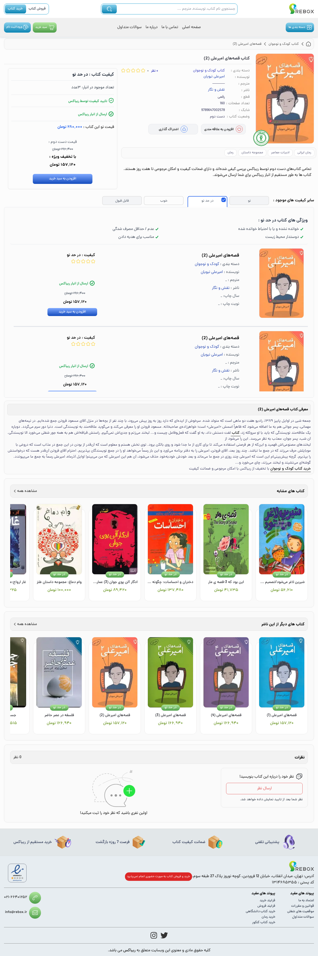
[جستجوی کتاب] (109, 8)
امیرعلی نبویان (214, 77)
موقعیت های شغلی (300, 911)
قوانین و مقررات (302, 906)
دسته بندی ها (296, 27)
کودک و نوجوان (207, 264)
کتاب (235, 433)
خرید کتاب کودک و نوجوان (290, 469)
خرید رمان (268, 917)
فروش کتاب (37, 8)
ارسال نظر (264, 789)
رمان (231, 152)
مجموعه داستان (252, 152)
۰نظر (154, 71)
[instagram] (154, 935)
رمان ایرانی (304, 152)
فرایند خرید (267, 900)
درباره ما (152, 27)
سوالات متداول (129, 27)
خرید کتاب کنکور (263, 922)
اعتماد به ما (306, 900)
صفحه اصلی (191, 27)
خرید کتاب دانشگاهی (260, 911)
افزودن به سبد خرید (62, 178)
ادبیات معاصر (280, 152)
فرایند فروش (266, 906)
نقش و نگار (216, 90)
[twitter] (164, 935)
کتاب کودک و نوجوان (209, 71)
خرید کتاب (15, 8)
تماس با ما (169, 27)
